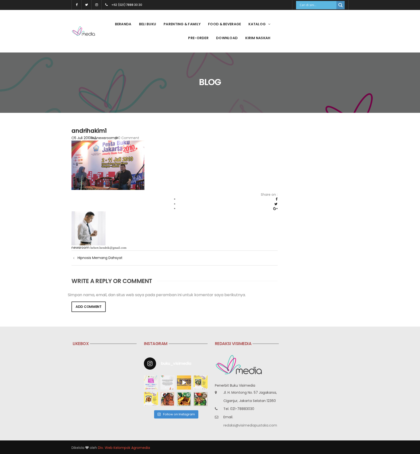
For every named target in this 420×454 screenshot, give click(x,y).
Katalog (257, 24)
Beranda (123, 24)
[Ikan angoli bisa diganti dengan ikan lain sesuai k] (167, 399)
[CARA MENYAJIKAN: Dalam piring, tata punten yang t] (200, 382)
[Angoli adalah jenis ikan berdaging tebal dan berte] (184, 399)
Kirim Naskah (257, 38)
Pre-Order (198, 38)
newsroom (106, 137)
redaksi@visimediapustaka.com (250, 425)
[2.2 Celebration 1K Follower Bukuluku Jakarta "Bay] (151, 382)
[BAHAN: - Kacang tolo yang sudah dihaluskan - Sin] (151, 399)
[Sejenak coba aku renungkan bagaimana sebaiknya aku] (167, 382)
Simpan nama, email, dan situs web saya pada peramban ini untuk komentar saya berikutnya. (157, 295)
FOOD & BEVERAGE (224, 24)
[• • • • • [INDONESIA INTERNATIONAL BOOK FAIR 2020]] (184, 382)
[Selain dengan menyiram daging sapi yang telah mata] (200, 399)
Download (227, 38)
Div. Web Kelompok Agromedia (124, 447)
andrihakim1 (88, 131)
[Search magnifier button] (340, 5)
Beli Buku (147, 24)
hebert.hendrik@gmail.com (108, 247)
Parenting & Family (182, 24)
